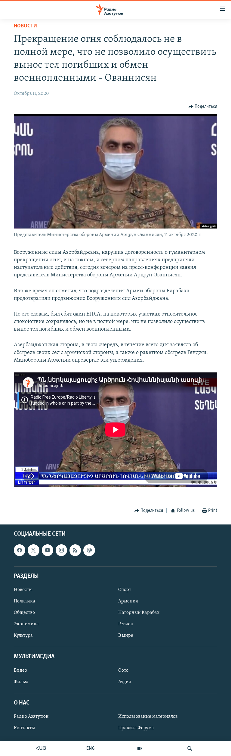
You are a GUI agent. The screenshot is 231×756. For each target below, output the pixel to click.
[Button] (203, 106)
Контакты (24, 728)
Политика (24, 601)
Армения (128, 601)
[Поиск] (190, 748)
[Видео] (140, 748)
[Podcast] (89, 550)
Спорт (124, 589)
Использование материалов (148, 716)
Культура (23, 635)
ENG (90, 748)
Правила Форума (136, 728)
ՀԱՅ (41, 748)
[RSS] (75, 550)
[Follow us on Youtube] (47, 550)
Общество (24, 612)
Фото (123, 670)
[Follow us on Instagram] (61, 550)
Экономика (26, 624)
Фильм (21, 681)
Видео (20, 670)
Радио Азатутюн (31, 716)
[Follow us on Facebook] (19, 550)
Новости (25, 26)
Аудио (124, 681)
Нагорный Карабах (138, 612)
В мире (125, 635)
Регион (126, 624)
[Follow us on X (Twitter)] (33, 550)
